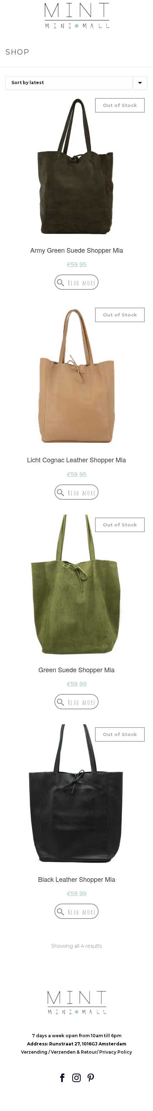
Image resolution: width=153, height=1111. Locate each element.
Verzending (34, 1052)
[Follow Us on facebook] (62, 1078)
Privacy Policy (115, 1052)
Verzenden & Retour (74, 1052)
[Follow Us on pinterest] (90, 1078)
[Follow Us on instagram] (76, 1078)
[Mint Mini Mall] (76, 16)
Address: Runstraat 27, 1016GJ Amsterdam (76, 1043)
